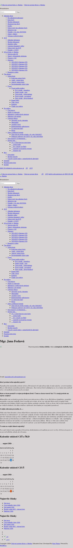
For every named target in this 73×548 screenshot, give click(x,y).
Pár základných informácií (15, 18)
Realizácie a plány (13, 72)
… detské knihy (16, 144)
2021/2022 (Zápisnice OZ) (19, 62)
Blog (5, 153)
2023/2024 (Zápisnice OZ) (19, 66)
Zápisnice (10, 60)
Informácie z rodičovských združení (18, 114)
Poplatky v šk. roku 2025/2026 (17, 32)
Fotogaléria (11, 155)
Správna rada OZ (13, 54)
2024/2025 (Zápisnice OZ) (19, 68)
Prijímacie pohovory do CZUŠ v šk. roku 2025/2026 (27, 136)
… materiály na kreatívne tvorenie (21, 149)
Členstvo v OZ (12, 58)
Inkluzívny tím (12, 30)
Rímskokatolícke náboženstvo (20, 126)
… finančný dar (16, 151)
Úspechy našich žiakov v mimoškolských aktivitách (23, 159)
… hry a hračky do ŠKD (18, 147)
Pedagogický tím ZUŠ (14, 48)
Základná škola (8, 16)
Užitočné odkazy (13, 118)
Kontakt (6, 165)
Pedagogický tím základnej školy (17, 28)
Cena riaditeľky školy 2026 (12, 505)
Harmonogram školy (14, 24)
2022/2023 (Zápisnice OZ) (19, 64)
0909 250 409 (4, 168)
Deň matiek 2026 (9, 507)
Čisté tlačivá (11, 110)
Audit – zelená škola (17, 80)
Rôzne (13, 130)
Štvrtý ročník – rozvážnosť (23, 96)
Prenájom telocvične (10, 163)
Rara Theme (56, 543)
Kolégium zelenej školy (18, 78)
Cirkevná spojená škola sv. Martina (34, 5)
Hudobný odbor (12, 44)
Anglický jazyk (16, 124)
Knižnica (14, 104)
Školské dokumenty (13, 22)
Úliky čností (15, 102)
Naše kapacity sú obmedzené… (17, 138)
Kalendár (6, 161)
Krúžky (10, 26)
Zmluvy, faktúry (12, 34)
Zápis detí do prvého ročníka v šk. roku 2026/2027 (26, 134)
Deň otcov (7, 503)
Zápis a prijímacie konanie (15, 132)
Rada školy (11, 20)
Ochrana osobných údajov (15, 36)
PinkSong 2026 (8, 511)
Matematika (14, 122)
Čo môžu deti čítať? (17, 128)
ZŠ (26, 168)
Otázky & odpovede (14, 112)
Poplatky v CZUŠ (13, 50)
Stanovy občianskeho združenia (17, 56)
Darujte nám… (12, 140)
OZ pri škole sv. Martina (11, 52)
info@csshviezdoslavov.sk (16, 168)
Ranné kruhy (15, 100)
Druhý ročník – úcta (21, 92)
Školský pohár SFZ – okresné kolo (14, 509)
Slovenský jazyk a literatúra (19, 120)
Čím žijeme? (7, 74)
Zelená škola (11, 76)
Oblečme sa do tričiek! (14, 116)
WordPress (3, 545)
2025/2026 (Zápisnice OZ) (19, 70)
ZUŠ (5, 38)
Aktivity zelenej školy (18, 82)
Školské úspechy (13, 157)
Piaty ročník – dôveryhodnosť (24, 98)
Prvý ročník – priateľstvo (22, 90)
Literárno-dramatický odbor (16, 46)
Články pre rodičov (17, 106)
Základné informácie (14, 40)
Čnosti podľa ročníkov (18, 88)
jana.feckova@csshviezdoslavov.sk (15, 377)
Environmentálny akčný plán (20, 84)
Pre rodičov (7, 108)
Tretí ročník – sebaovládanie (23, 94)
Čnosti (10, 86)
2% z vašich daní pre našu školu (21, 142)
